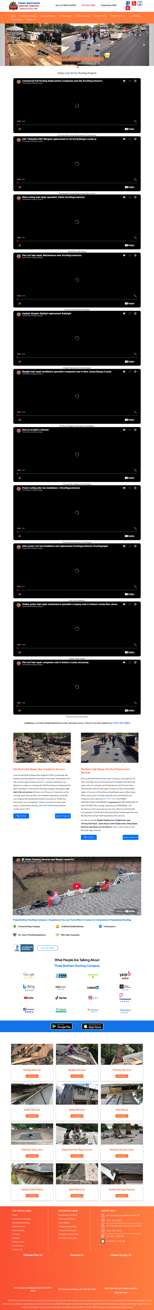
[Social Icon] (61, 975)
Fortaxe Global (126, 1307)
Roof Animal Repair (67, 1218)
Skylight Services (100, 16)
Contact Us (31, 19)
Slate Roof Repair (82, 16)
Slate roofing (18, 1230)
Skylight (16, 1238)
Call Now (23, 816)
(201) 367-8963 (45, 805)
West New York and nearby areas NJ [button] (121, 1288)
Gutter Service (18, 1226)
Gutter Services (135, 16)
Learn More (32, 1076)
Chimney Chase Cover (68, 1234)
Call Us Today (47, 948)
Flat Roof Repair (65, 16)
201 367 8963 (110, 799)
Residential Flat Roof (67, 1215)
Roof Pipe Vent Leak (67, 1238)
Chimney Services (118, 16)
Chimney (16, 1234)
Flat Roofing (17, 1245)
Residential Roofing (47, 16)
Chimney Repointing (67, 1226)
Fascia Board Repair (67, 1230)
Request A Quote (62, 816)
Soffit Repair (64, 1222)
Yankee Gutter (16, 19)
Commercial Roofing (28, 16)
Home (13, 16)
